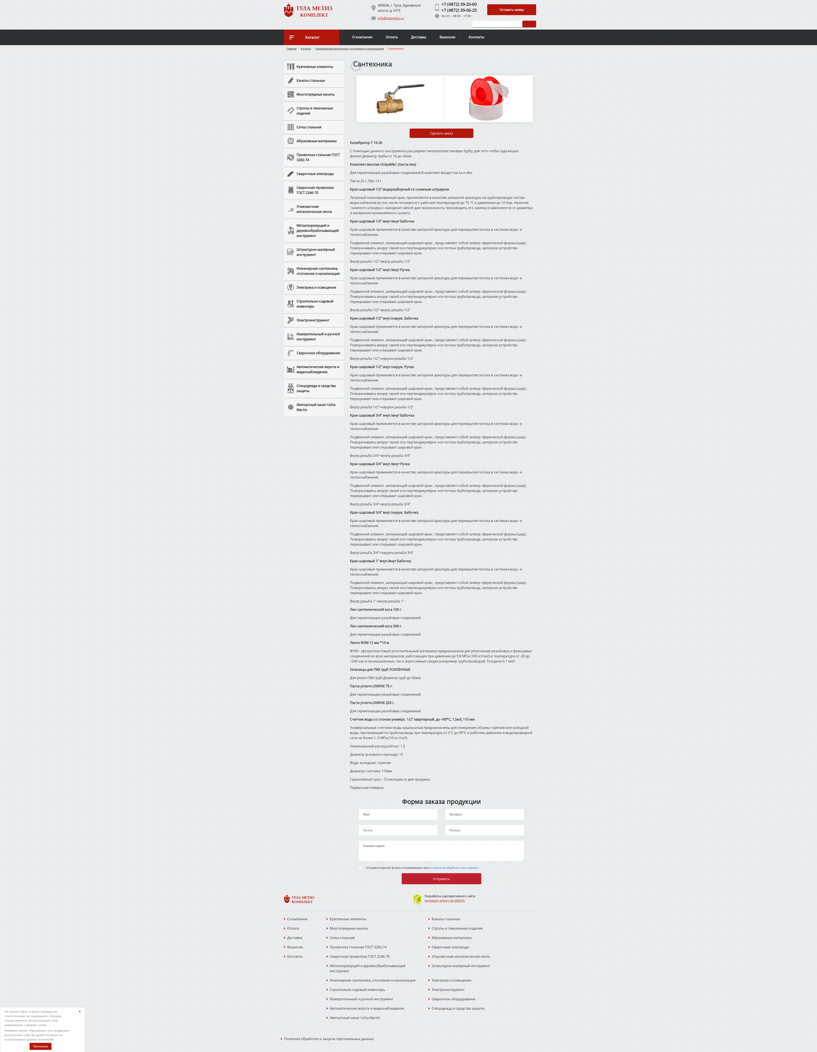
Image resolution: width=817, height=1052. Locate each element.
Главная (291, 48)
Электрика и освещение (451, 980)
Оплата (392, 37)
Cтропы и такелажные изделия (457, 928)
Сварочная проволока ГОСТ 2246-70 (360, 956)
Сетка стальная (342, 937)
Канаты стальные (446, 919)
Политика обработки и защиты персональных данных (329, 1038)
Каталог (306, 48)
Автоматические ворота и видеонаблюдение (367, 1008)
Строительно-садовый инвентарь (357, 989)
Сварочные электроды (450, 947)
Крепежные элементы (348, 919)
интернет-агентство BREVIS (445, 901)
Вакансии (447, 37)
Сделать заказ (441, 133)
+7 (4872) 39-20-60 (459, 4)
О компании (362, 37)
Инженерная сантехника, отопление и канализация (350, 48)
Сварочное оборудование (453, 999)
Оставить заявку (512, 10)
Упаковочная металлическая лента (461, 956)
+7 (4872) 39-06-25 (459, 10)
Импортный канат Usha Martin (355, 1017)
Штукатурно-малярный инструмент (461, 965)
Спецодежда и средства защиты (458, 1008)
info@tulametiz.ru (391, 18)
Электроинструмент (448, 989)
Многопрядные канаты (349, 928)
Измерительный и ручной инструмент (361, 999)
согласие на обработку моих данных (454, 868)
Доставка (418, 37)
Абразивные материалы (452, 937)
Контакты (476, 37)
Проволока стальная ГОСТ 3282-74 (358, 947)
